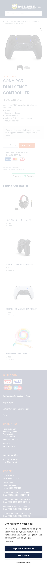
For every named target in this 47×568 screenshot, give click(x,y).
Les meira (9, 541)
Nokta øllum (23, 555)
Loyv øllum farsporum (23, 548)
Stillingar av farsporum (23, 562)
